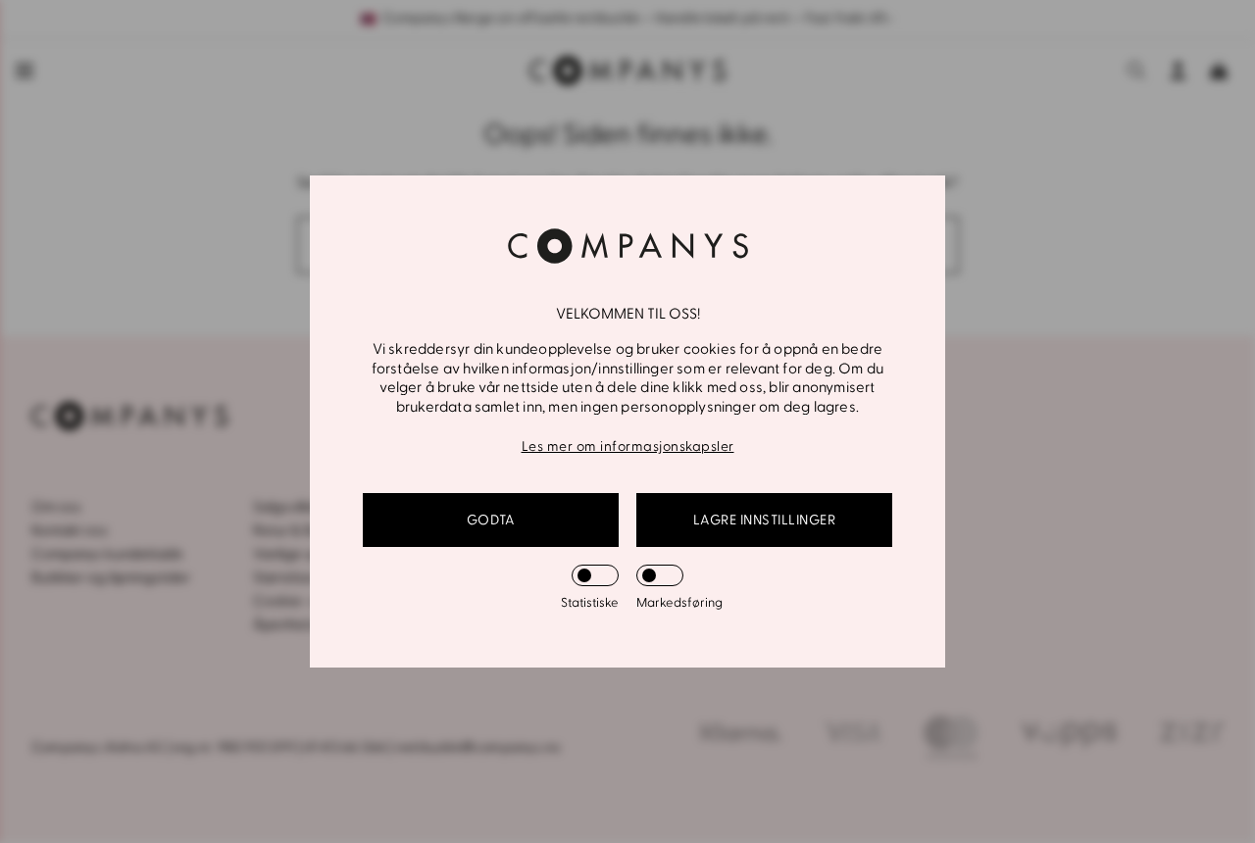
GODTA (491, 520)
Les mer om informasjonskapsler (628, 446)
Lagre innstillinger (764, 520)
